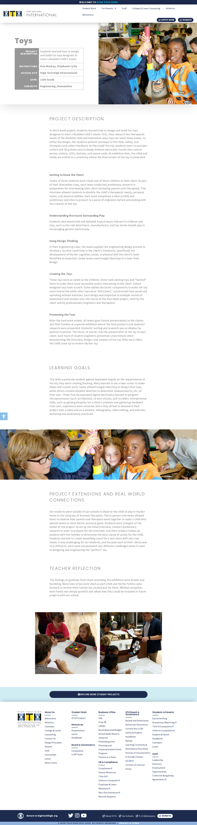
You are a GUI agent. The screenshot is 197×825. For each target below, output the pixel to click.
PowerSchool (78, 730)
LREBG (101, 726)
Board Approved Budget (110, 729)
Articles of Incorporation (137, 752)
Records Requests (107, 796)
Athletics (170, 8)
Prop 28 (102, 722)
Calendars (50, 726)
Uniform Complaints (162, 730)
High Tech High (107, 2)
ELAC (47, 750)
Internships (50, 754)
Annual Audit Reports (109, 733)
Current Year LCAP (134, 728)
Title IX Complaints (162, 726)
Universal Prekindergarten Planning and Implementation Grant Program (109, 745)
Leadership (157, 760)
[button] (3, 416)
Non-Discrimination (108, 792)
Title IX (102, 776)
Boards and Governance (137, 720)
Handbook (77, 737)
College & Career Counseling (146, 8)
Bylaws (128, 740)
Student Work (89, 8)
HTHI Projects (79, 718)
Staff (124, 8)
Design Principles (53, 742)
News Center (51, 762)
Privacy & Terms (129, 823)
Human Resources (107, 772)
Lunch (48, 758)
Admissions (88, 14)
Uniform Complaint (108, 780)
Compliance (77, 750)
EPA (100, 718)
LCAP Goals (77, 754)
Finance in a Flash (107, 757)
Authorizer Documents (136, 724)
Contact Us (50, 738)
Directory (157, 763)
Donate (48, 746)
